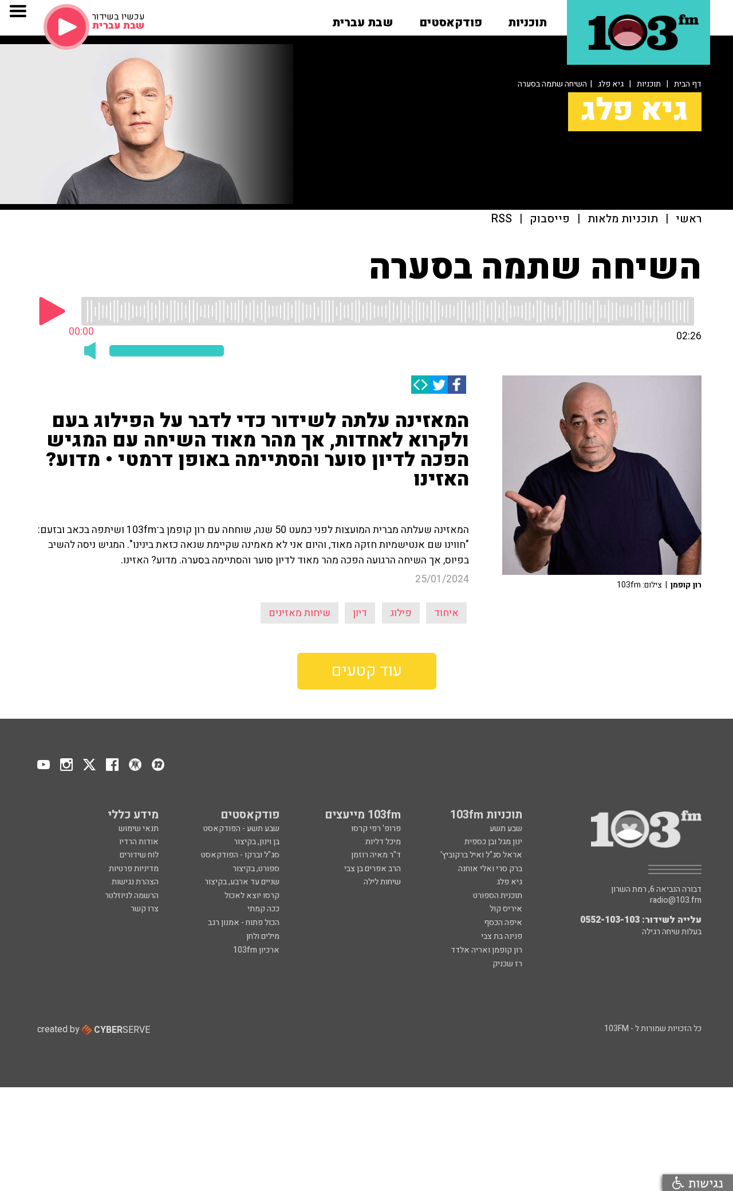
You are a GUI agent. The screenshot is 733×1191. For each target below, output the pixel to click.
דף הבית (688, 84)
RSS (501, 219)
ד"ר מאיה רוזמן (376, 855)
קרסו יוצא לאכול (251, 895)
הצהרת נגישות (135, 881)
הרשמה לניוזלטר (132, 895)
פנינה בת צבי (501, 936)
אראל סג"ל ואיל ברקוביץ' (481, 855)
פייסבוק (550, 219)
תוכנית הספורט (497, 895)
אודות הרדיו (139, 841)
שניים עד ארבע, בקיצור (241, 881)
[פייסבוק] (457, 384)
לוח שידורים (139, 855)
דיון (360, 613)
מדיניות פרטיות (134, 868)
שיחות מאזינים (299, 613)
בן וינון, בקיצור (256, 841)
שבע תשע (506, 828)
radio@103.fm (676, 900)
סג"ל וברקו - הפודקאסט (240, 855)
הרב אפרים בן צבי (372, 868)
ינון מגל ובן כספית (493, 841)
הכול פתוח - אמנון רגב (243, 922)
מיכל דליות (383, 841)
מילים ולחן (262, 936)
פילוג (401, 613)
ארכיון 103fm (256, 950)
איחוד (446, 613)
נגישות (703, 1182)
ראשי (689, 219)
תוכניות (649, 84)
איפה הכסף (503, 922)
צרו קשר (145, 908)
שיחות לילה (382, 881)
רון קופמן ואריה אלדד (486, 950)
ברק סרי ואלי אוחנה (490, 868)
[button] (527, 19)
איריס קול (506, 908)
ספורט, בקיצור (255, 868)
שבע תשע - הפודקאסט (241, 828)
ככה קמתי (263, 908)
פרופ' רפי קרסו (376, 828)
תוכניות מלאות (623, 219)
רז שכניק (507, 963)
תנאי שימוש (139, 828)
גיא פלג (611, 84)
